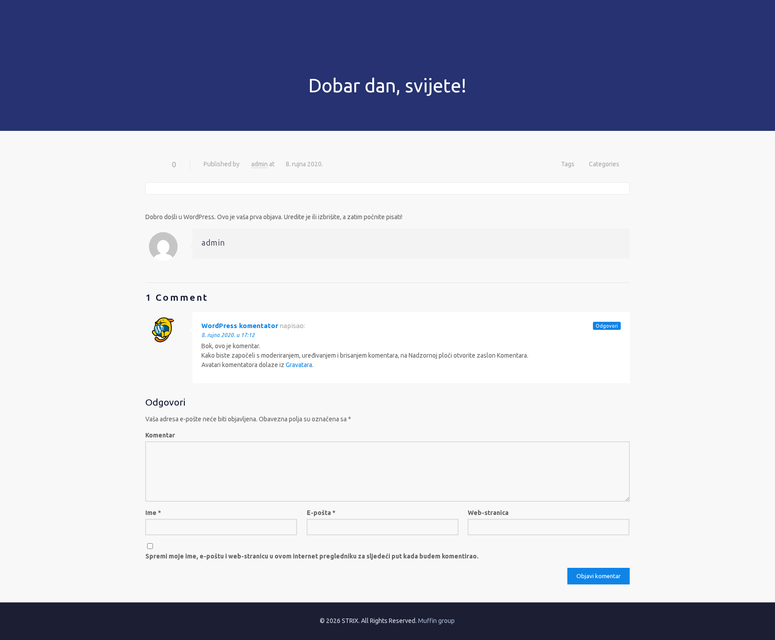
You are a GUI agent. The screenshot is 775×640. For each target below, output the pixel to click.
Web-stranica (488, 512)
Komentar (160, 435)
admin (259, 164)
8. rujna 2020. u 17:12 (228, 335)
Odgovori (607, 326)
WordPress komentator (239, 325)
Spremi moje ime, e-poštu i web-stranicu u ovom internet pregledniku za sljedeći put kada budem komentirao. (312, 556)
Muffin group (436, 620)
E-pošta (321, 512)
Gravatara (299, 364)
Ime (153, 512)
